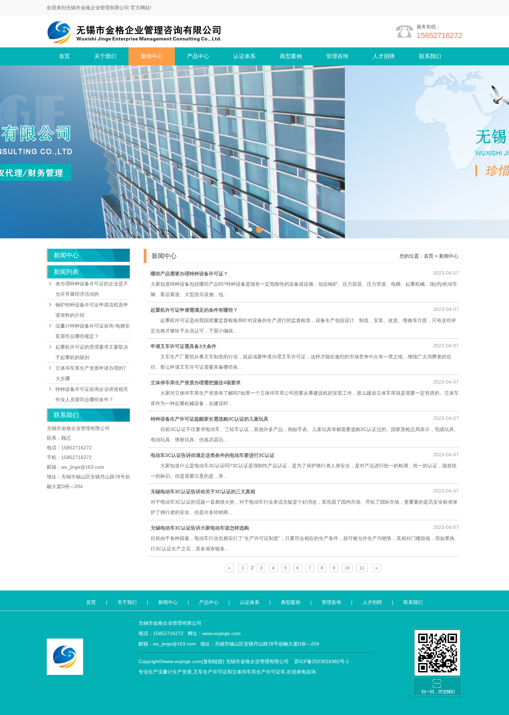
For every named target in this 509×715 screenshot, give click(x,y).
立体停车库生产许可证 (256, 672)
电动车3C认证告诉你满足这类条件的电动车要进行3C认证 (213, 455)
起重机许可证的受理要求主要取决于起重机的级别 (91, 352)
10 (347, 568)
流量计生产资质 (175, 672)
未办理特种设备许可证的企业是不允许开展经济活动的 (91, 289)
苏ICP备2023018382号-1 (321, 661)
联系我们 (430, 56)
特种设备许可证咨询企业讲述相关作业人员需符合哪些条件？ (91, 394)
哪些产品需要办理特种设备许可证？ (189, 273)
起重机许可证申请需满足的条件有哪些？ (194, 310)
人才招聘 (384, 56)
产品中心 (198, 56)
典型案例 (291, 56)
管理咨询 (337, 56)
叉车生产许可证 (210, 672)
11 (361, 568)
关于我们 (105, 56)
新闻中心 (152, 56)
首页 (64, 56)
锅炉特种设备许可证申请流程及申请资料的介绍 (91, 310)
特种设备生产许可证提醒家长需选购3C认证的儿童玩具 (209, 419)
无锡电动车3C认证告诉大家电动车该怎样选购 (200, 528)
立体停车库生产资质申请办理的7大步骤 (90, 373)
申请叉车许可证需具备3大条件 (183, 346)
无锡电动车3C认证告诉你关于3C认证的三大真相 (203, 491)
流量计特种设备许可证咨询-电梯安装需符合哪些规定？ (92, 331)
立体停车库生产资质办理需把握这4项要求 (196, 382)
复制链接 (213, 661)
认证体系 (244, 56)
